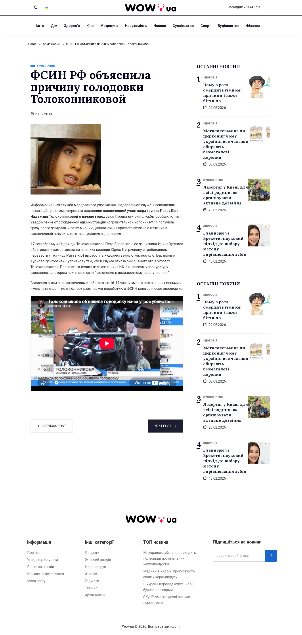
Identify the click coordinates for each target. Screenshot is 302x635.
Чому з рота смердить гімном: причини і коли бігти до (222, 92)
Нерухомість (136, 26)
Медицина (109, 26)
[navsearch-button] (36, 7)
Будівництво (228, 26)
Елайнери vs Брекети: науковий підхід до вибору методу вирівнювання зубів (224, 244)
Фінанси (253, 26)
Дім (54, 26)
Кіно (90, 26)
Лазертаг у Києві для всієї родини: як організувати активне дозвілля (225, 195)
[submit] (271, 556)
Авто (40, 26)
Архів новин (51, 44)
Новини (159, 26)
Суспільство (183, 26)
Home (32, 44)
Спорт (206, 26)
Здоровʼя (72, 26)
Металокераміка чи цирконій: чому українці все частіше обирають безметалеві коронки (225, 144)
